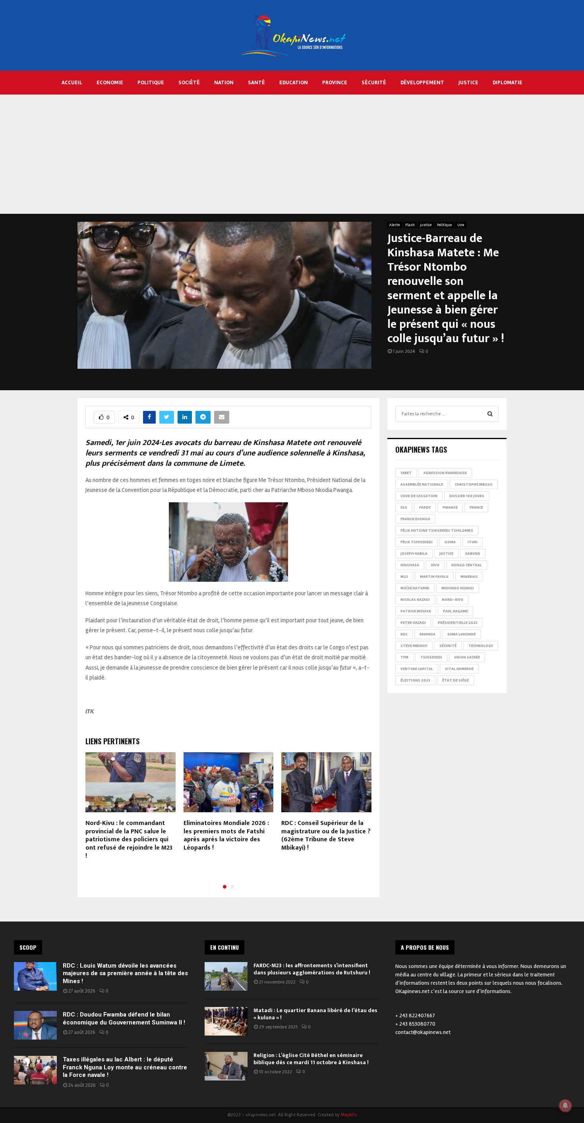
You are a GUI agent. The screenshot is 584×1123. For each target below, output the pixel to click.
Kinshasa (409, 565)
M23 (404, 576)
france (476, 507)
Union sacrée (467, 657)
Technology (480, 645)
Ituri (473, 542)
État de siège (455, 680)
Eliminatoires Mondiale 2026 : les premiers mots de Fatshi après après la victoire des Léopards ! (226, 835)
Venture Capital (416, 668)
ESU (403, 507)
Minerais (469, 576)
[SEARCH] (490, 414)
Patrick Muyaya (415, 611)
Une (460, 225)
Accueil (72, 82)
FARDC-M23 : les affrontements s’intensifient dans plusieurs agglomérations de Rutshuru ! (311, 969)
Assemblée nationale (421, 484)
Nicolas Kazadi (415, 599)
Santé (256, 82)
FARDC (425, 507)
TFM (404, 657)
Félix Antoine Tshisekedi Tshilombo (436, 530)
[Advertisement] (292, 154)
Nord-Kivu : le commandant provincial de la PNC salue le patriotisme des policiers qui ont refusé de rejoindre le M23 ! (128, 840)
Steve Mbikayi (413, 645)
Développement (422, 82)
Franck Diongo (415, 519)
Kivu (435, 565)
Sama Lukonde (461, 634)
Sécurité (374, 82)
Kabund (472, 553)
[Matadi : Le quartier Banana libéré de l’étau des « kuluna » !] (226, 1021)
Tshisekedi (431, 657)
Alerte (394, 225)
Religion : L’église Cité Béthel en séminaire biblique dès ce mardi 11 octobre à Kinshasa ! (311, 1059)
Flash (410, 225)
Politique (150, 82)
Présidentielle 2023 (458, 622)
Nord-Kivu (452, 599)
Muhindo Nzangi (457, 588)
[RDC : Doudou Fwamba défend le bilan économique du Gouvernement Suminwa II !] (35, 1025)
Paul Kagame (455, 611)
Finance (450, 507)
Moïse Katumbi (414, 588)
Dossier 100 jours (466, 496)
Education (293, 82)
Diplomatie (507, 82)
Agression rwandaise (445, 472)
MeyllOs (349, 1115)
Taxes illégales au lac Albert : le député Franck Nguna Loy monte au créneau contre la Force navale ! (125, 1067)
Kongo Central (466, 565)
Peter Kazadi (413, 622)
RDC (404, 634)
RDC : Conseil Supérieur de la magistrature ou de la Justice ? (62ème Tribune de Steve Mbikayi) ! (326, 835)
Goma (450, 542)
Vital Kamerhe (459, 668)
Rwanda (427, 634)
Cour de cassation (418, 496)
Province (334, 82)
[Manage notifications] (565, 1105)
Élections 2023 (415, 680)
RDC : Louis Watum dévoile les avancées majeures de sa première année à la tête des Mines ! (125, 973)
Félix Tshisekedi (416, 542)
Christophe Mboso (474, 484)
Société (189, 82)
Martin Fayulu (434, 576)
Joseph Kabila (413, 553)
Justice (468, 82)
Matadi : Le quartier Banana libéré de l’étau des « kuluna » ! (315, 1014)
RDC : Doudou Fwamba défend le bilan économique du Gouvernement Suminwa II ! (124, 1018)
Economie (110, 82)
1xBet (406, 472)
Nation (224, 82)
